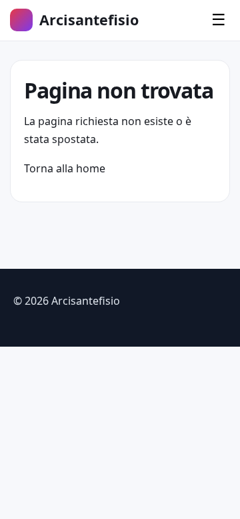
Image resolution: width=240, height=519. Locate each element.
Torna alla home (64, 168)
